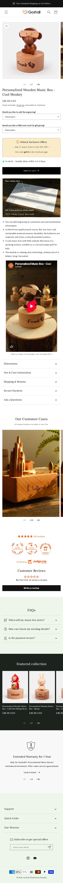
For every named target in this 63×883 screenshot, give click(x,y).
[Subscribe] (49, 847)
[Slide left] (25, 84)
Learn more (30, 772)
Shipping (20, 105)
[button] (6, 12)
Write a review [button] (31, 588)
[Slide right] (38, 84)
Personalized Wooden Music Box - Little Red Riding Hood (14, 707)
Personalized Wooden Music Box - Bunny (41, 707)
